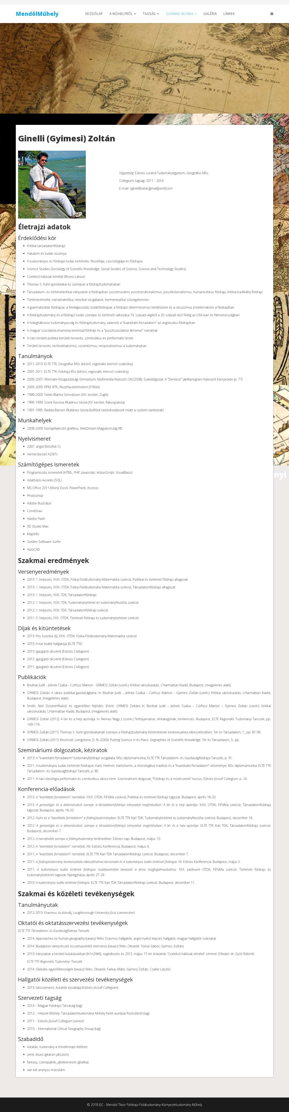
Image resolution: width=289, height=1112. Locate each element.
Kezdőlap (94, 14)
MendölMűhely (37, 13)
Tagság (149, 14)
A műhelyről (121, 14)
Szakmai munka (179, 14)
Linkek (229, 14)
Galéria (210, 14)
